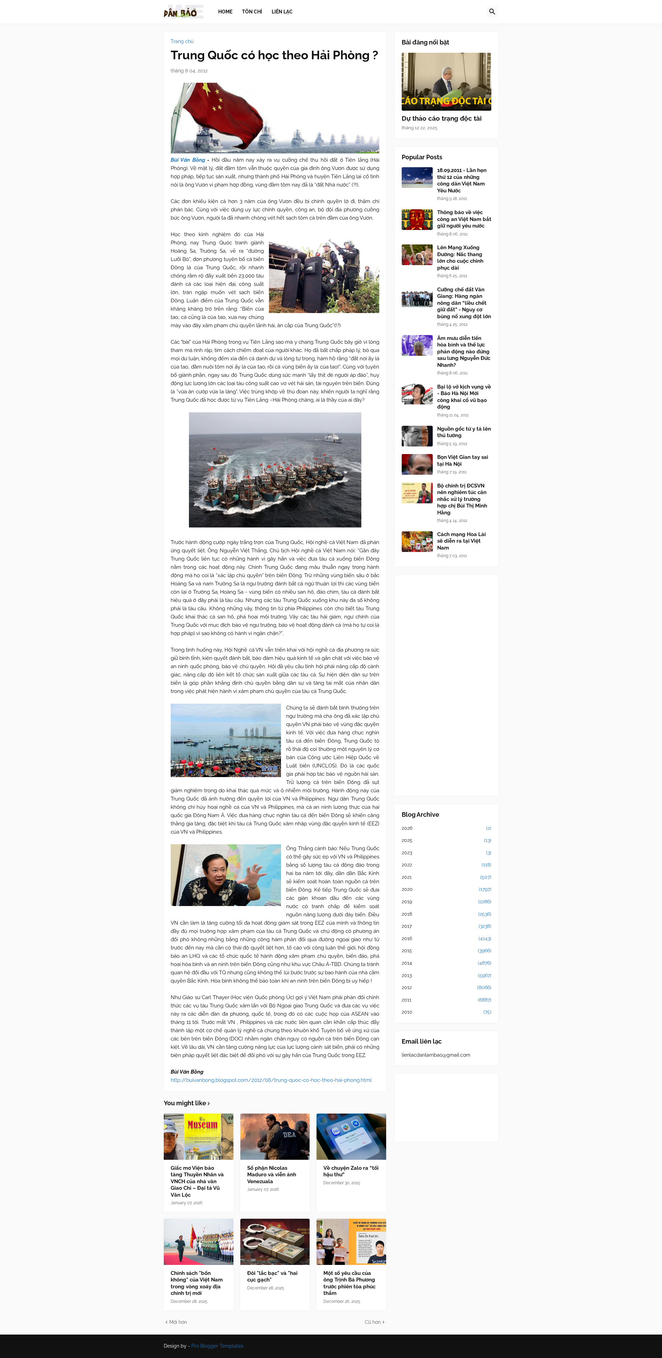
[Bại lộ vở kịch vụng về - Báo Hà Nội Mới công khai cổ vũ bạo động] (417, 394)
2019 (446, 901)
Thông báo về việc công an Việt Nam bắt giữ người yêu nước (464, 219)
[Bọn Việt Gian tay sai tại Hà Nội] (417, 464)
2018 (446, 914)
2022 (446, 864)
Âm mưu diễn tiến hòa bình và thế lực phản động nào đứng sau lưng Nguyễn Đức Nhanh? (463, 351)
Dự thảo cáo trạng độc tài (442, 118)
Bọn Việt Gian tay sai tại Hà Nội (462, 460)
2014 (446, 963)
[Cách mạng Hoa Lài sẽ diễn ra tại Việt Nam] (417, 541)
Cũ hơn (373, 1322)
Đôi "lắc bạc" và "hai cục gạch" (272, 1276)
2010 (446, 1012)
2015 (446, 950)
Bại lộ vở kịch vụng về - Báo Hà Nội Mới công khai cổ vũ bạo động (464, 397)
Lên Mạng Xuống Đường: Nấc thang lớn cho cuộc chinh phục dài (460, 257)
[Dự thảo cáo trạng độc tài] (446, 82)
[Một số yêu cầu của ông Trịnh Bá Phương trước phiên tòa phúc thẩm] (351, 1242)
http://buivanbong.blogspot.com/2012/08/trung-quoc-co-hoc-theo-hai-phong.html (271, 1080)
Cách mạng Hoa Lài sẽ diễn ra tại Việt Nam (461, 541)
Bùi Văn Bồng (188, 160)
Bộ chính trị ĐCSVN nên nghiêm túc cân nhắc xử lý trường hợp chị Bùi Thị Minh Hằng (462, 499)
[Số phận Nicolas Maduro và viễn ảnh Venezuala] (275, 1137)
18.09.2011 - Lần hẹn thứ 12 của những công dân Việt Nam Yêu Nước (462, 180)
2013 (446, 975)
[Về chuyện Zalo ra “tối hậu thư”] (351, 1137)
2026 (446, 828)
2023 (446, 852)
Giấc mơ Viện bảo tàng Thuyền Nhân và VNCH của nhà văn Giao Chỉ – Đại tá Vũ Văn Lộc (197, 1181)
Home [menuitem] (225, 11)
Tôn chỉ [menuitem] (252, 11)
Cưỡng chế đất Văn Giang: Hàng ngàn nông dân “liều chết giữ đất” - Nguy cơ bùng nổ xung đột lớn (464, 303)
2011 (446, 1000)
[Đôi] (275, 1242)
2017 (446, 926)
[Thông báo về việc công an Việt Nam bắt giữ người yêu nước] (417, 219)
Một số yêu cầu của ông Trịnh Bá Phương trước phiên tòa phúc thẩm (349, 1283)
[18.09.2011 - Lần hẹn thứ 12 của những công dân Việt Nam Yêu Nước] (417, 177)
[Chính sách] (198, 1242)
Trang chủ (182, 41)
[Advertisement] (446, 685)
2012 (446, 987)
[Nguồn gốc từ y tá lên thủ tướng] (417, 436)
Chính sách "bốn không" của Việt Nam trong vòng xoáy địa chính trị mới (197, 1283)
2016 (446, 938)
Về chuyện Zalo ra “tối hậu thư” (351, 1171)
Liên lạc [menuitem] (282, 11)
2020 (446, 889)
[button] (492, 12)
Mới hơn (178, 1322)
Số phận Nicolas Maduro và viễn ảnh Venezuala (271, 1175)
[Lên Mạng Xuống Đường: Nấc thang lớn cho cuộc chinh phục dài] (417, 254)
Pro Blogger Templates (217, 1346)
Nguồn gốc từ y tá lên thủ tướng (464, 432)
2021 (446, 877)
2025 (446, 840)
